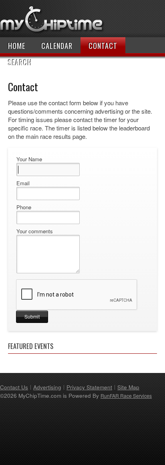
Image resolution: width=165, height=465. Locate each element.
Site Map (128, 387)
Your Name (29, 159)
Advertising (47, 387)
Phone (23, 207)
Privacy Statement (89, 387)
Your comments (34, 231)
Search (20, 62)
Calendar (56, 45)
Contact (103, 45)
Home (16, 45)
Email (23, 183)
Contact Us (14, 387)
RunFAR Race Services (126, 395)
